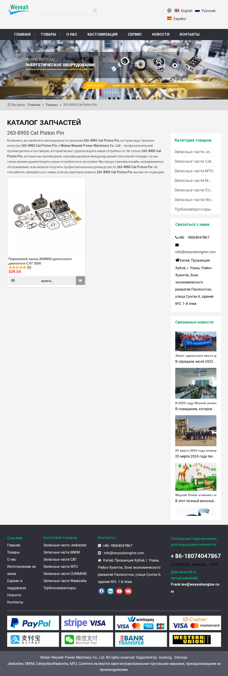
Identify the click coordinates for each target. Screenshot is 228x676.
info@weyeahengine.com (195, 252)
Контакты (15, 602)
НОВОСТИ (160, 34)
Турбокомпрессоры (192, 209)
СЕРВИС (135, 34)
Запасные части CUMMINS (197, 190)
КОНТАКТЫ (190, 34)
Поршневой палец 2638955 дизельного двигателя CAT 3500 (40, 261)
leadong (165, 657)
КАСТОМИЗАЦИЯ (103, 34)
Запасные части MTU (193, 171)
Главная (13, 545)
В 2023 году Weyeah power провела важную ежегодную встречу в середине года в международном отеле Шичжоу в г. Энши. (200, 398)
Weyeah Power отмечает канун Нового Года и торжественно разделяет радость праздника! (200, 490)
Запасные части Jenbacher (197, 151)
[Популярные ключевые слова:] (95, 11)
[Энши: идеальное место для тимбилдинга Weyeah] (195, 345)
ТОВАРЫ (48, 34)
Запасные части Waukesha (197, 199)
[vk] (128, 591)
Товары (13, 552)
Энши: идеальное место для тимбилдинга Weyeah (200, 350)
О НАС (71, 34)
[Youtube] (119, 591)
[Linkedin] (110, 591)
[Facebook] (101, 591)
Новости (14, 595)
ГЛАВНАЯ (22, 34)
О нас (11, 559)
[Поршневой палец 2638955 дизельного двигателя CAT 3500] (46, 216)
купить (46, 281)
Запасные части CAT (60, 559)
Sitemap (180, 657)
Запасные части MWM (194, 180)
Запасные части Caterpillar (197, 161)
